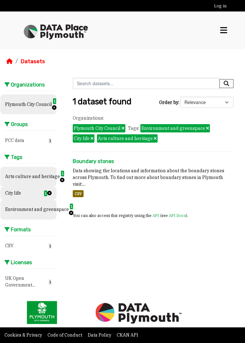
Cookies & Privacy (23, 335)
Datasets (32, 61)
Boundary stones (93, 161)
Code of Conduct (65, 335)
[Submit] (226, 83)
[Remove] (123, 128)
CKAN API (127, 335)
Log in (220, 6)
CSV (78, 193)
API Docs (177, 215)
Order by (168, 102)
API (155, 215)
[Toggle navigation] (223, 30)
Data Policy (100, 335)
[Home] (9, 61)
